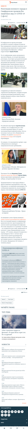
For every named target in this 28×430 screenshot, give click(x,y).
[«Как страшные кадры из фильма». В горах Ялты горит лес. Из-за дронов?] (14, 322)
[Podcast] (5, 415)
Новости (3, 6)
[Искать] (23, 428)
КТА (11, 428)
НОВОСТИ (6, 345)
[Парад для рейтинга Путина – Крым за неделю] (14, 201)
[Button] (11, 23)
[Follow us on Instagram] (12, 411)
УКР (17, 428)
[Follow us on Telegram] (18, 411)
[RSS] (2, 415)
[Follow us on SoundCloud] (22, 411)
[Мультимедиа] (4, 428)
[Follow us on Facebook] (2, 411)
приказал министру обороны (9, 175)
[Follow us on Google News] (15, 411)
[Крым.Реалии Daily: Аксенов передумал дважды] (14, 109)
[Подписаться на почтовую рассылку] (9, 415)
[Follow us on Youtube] (9, 411)
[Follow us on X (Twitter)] (5, 411)
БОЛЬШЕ (24, 403)
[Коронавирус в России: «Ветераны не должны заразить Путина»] (14, 156)
